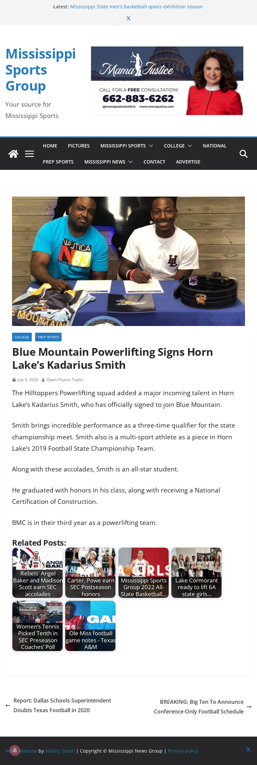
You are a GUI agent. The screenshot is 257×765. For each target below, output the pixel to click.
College (174, 145)
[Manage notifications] (14, 750)
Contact (154, 161)
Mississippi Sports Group (40, 69)
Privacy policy (183, 751)
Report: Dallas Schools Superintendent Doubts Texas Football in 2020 (62, 705)
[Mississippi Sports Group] (13, 154)
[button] (149, 145)
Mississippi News (104, 161)
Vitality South (60, 751)
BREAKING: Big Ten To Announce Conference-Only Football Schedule (199, 706)
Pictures (79, 145)
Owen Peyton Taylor (65, 379)
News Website (21, 751)
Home (50, 145)
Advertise (188, 161)
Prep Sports (58, 161)
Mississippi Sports (123, 145)
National (215, 145)
